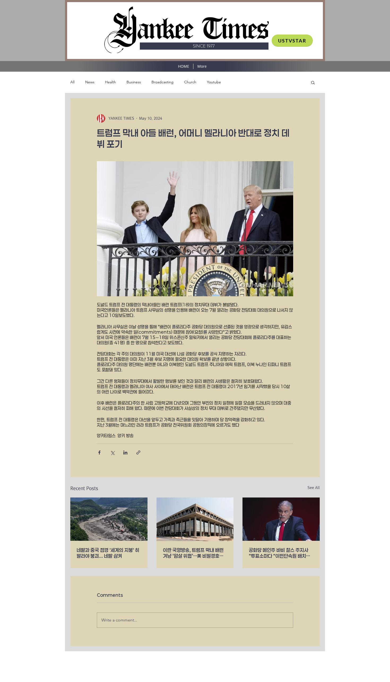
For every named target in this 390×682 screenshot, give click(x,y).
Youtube (214, 82)
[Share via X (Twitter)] (112, 452)
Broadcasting (162, 82)
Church (190, 82)
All (72, 82)
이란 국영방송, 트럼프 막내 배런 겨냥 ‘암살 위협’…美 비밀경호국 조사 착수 (193, 553)
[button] (312, 82)
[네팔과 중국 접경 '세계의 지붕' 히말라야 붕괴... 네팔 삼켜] (109, 519)
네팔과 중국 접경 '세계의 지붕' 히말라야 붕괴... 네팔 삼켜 (108, 553)
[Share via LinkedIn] (125, 452)
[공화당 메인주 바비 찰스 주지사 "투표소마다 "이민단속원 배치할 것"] (281, 519)
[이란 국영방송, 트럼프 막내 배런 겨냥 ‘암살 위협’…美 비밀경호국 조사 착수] (195, 519)
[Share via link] (138, 452)
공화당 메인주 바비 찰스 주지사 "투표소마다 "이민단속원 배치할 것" (279, 553)
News (89, 82)
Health (110, 82)
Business (134, 82)
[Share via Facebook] (99, 452)
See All (313, 488)
